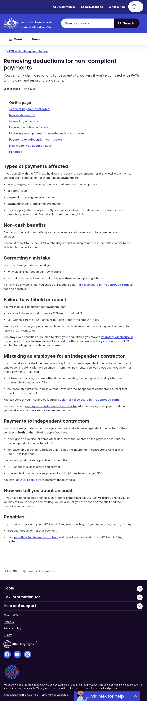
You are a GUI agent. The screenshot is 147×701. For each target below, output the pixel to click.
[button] (39, 571)
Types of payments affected (29, 109)
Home (36, 39)
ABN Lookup (30, 480)
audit (61, 341)
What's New (117, 6)
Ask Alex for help (107, 696)
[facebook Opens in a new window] (7, 654)
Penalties (15, 152)
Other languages (23, 644)
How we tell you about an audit (30, 145)
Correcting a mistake (24, 121)
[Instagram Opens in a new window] (27, 654)
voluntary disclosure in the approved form (99, 284)
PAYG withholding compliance (27, 51)
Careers (9, 621)
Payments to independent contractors (36, 139)
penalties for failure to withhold (36, 537)
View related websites (55, 695)
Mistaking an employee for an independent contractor (47, 133)
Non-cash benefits (22, 115)
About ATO (11, 615)
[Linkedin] (17, 654)
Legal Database (92, 6)
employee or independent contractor (51, 406)
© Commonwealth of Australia (21, 695)
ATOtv (8, 634)
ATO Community (64, 6)
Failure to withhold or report (28, 127)
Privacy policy (12, 628)
